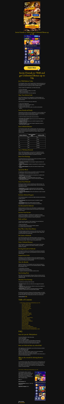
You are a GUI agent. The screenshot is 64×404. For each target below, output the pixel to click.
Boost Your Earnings (25, 309)
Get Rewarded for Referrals (27, 314)
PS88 (26, 296)
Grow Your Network (25, 311)
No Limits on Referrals (26, 318)
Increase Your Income (25, 315)
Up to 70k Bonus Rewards (26, 308)
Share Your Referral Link (26, 305)
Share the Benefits (25, 323)
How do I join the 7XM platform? (27, 326)
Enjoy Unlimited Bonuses (26, 319)
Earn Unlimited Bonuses (26, 307)
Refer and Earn (24, 316)
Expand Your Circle (25, 322)
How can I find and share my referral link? (29, 327)
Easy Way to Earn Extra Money (27, 317)
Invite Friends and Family (26, 306)
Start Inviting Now (25, 324)
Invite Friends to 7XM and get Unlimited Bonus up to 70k (32, 75)
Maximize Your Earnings (26, 325)
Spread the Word (25, 310)
